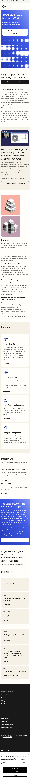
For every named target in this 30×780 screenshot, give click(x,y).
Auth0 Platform (5, 697)
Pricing (3, 700)
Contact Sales (5, 707)
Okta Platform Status (7, 724)
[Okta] (5, 6)
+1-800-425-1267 (7, 736)
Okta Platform (5, 694)
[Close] (28, 754)
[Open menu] (26, 6)
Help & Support (5, 718)
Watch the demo (6, 294)
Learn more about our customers (12, 564)
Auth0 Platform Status (7, 727)
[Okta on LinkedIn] (8, 751)
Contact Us (4, 721)
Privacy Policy (9, 763)
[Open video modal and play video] (15, 138)
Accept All (15, 768)
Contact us (7, 742)
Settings (15, 775)
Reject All (15, 771)
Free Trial (3, 704)
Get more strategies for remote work (13, 316)
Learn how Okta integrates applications (14, 462)
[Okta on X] (5, 751)
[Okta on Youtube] (2, 751)
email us (25, 735)
